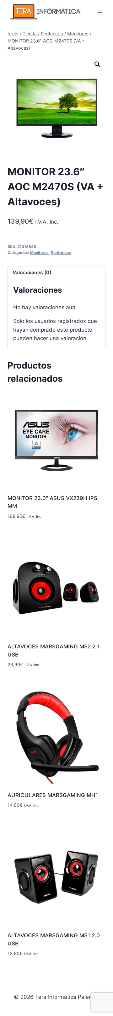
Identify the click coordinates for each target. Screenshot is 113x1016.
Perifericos (61, 252)
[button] (97, 64)
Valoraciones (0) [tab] (32, 272)
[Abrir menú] (99, 12)
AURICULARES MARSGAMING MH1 (53, 795)
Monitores (39, 252)
